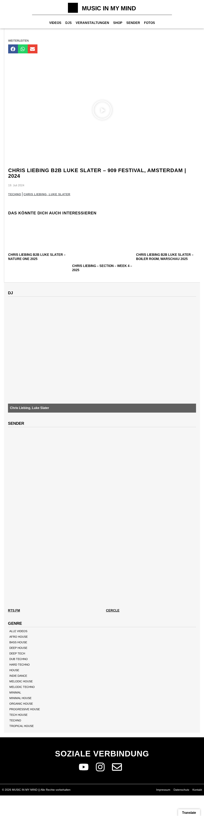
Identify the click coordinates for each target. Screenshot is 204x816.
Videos (55, 23)
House (14, 670)
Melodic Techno (22, 686)
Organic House (21, 703)
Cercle (113, 610)
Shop (117, 23)
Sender (133, 23)
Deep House (18, 647)
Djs (68, 23)
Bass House (18, 642)
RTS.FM (14, 610)
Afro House (18, 636)
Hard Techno (19, 664)
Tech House (18, 714)
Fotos (149, 23)
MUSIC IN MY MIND (109, 8)
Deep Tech (17, 653)
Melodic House (21, 681)
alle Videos (18, 631)
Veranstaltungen (92, 23)
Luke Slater (59, 194)
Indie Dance (18, 675)
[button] (13, 48)
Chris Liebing (35, 194)
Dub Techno (18, 659)
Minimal (15, 692)
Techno (14, 194)
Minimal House (20, 698)
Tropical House (21, 726)
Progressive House (24, 709)
